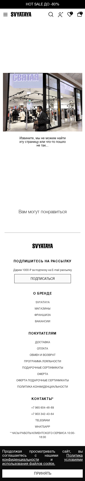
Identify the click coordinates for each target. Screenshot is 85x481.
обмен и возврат (43, 355)
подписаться (43, 278)
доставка (42, 342)
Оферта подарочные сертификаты (42, 380)
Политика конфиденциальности (42, 386)
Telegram (42, 420)
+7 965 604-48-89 (42, 407)
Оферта (42, 374)
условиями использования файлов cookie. (42, 462)
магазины (42, 308)
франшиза (42, 315)
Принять (42, 473)
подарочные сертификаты (42, 367)
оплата (42, 348)
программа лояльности (42, 361)
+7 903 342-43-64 (42, 414)
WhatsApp (42, 426)
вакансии (42, 321)
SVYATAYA (43, 302)
